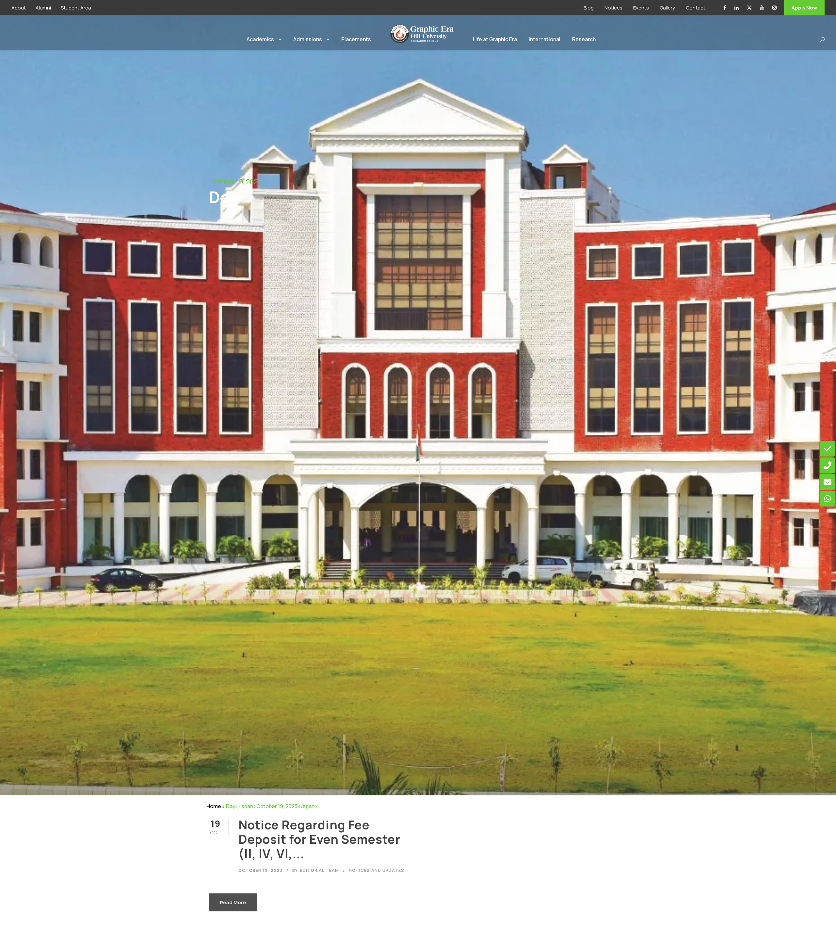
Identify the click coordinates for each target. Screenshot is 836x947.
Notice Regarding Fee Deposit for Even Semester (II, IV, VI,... (319, 839)
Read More (233, 902)
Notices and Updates (376, 870)
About (18, 7)
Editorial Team (319, 870)
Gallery (667, 7)
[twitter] (749, 7)
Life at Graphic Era (495, 39)
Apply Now (804, 7)
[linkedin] (736, 7)
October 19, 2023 (260, 870)
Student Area (76, 7)
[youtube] (762, 7)
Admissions (307, 39)
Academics (260, 39)
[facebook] (724, 7)
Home (213, 806)
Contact (695, 7)
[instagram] (774, 7)
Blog (589, 7)
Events (641, 7)
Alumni (43, 7)
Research (584, 39)
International (544, 39)
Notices (613, 7)
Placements (356, 39)
